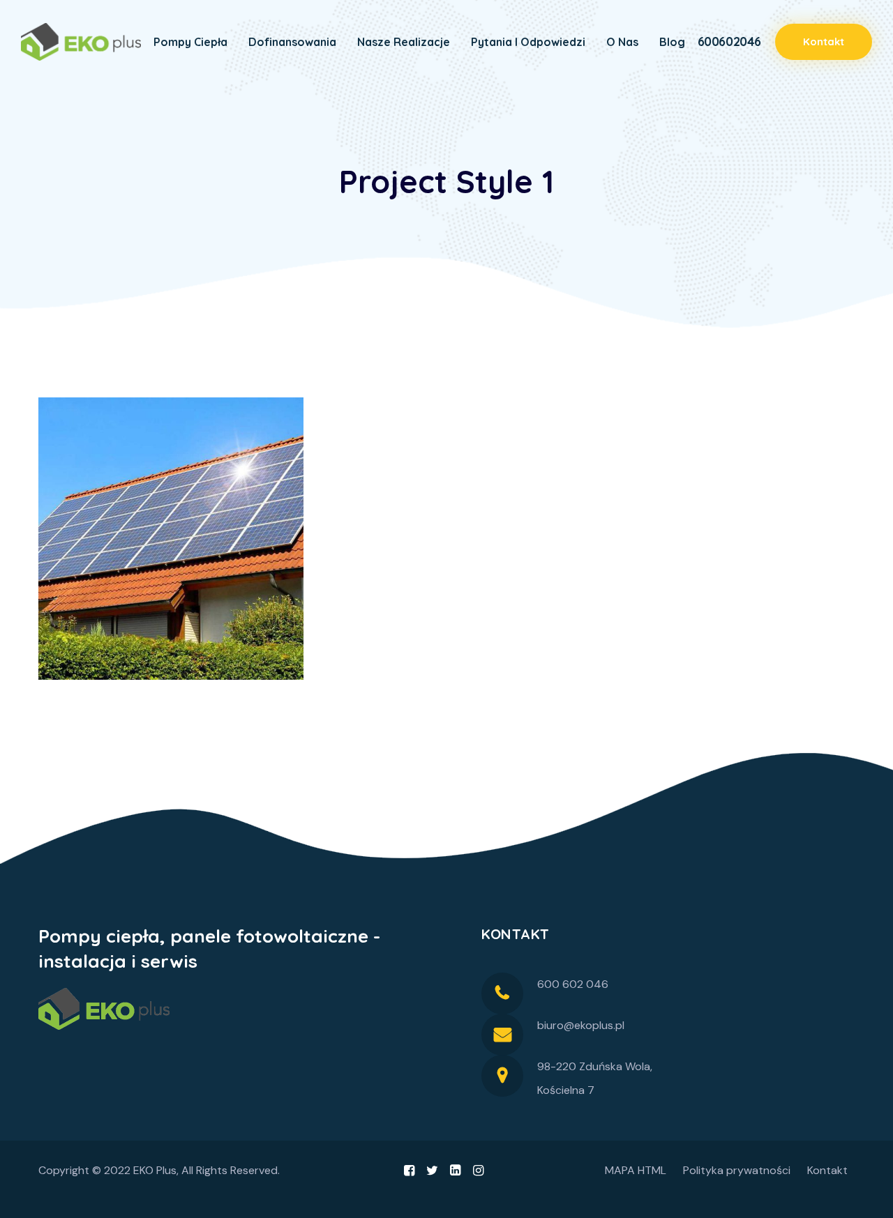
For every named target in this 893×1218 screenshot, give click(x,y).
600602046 (729, 41)
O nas (622, 42)
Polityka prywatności (736, 1170)
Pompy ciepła (190, 42)
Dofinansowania (292, 42)
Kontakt (827, 1170)
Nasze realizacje (403, 42)
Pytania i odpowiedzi (528, 42)
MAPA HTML (635, 1170)
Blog (672, 42)
